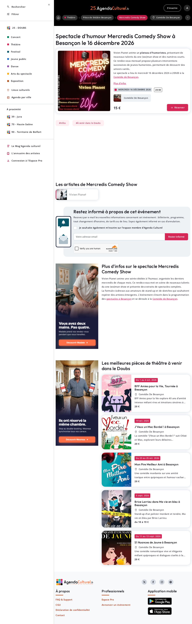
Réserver (177, 108)
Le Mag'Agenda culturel (23, 146)
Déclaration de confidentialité (73, 609)
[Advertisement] (123, 154)
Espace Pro (108, 599)
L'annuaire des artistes (23, 153)
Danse (15, 66)
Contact (60, 615)
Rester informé (176, 236)
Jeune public (18, 58)
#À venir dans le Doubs (88, 123)
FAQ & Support (64, 599)
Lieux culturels (18, 90)
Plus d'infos (120, 83)
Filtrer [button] (13, 14)
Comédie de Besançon (126, 76)
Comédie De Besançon (166, 17)
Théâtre (16, 44)
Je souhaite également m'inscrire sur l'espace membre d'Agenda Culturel (121, 227)
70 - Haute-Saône (22, 124)
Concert (16, 37)
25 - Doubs (19, 27)
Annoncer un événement (116, 604)
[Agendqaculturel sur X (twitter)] (144, 582)
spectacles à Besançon (119, 298)
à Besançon (156, 387)
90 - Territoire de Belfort (26, 131)
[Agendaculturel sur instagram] (162, 582)
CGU (58, 604)
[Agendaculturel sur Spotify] (170, 582)
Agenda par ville (19, 97)
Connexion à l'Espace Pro (24, 161)
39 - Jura (17, 116)
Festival (15, 51)
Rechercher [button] (16, 7)
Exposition (17, 80)
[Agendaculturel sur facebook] (153, 582)
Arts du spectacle (21, 73)
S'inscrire (172, 7)
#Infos (62, 123)
